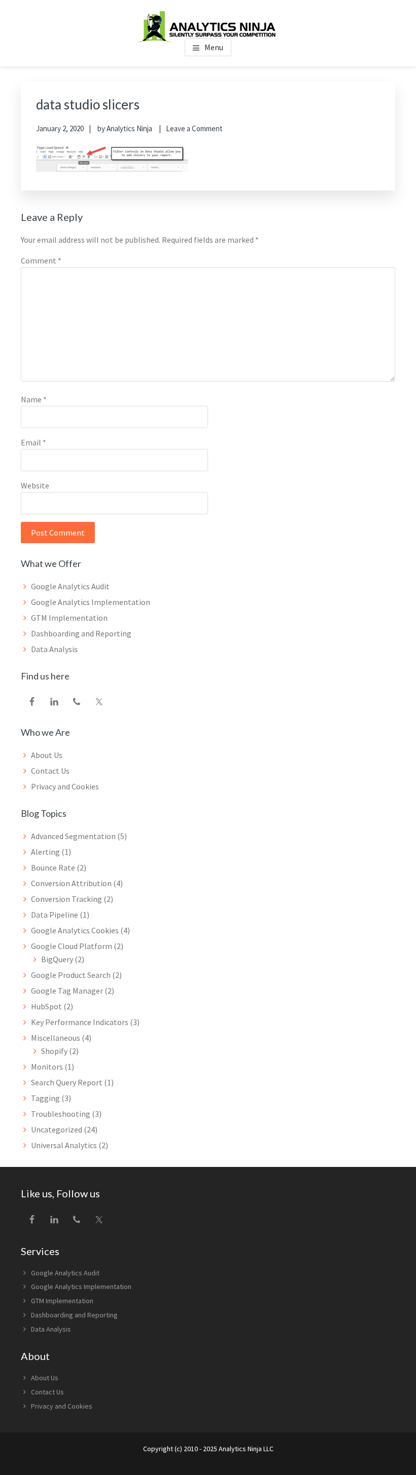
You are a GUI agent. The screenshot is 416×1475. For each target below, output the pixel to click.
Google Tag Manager (67, 991)
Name (34, 399)
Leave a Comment (194, 128)
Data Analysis (54, 649)
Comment (41, 260)
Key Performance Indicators (79, 1022)
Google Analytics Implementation (90, 602)
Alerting (45, 852)
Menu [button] (213, 47)
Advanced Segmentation (73, 836)
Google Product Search (71, 975)
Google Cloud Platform (71, 946)
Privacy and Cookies (65, 786)
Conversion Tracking (66, 899)
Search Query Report (66, 1082)
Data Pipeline (54, 915)
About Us (46, 755)
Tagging (45, 1098)
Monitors (47, 1067)
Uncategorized (56, 1129)
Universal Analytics (64, 1145)
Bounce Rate (53, 867)
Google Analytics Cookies (75, 930)
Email (33, 442)
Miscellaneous (55, 1038)
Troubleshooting (60, 1114)
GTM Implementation (69, 618)
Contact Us (50, 771)
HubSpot (46, 1006)
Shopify (54, 1051)
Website (35, 485)
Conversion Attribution (71, 883)
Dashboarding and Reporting (81, 633)
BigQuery (57, 959)
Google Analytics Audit (70, 586)
